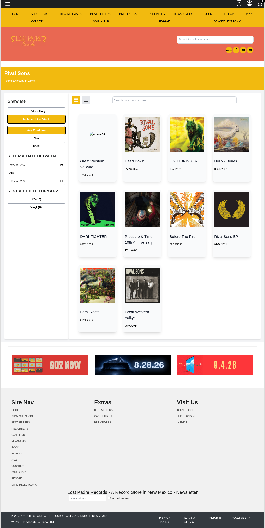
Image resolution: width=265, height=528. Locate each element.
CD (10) (36, 199)
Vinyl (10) (36, 207)
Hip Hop (228, 14)
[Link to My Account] (250, 4)
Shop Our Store (22, 416)
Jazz (248, 14)
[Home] (28, 40)
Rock (208, 14)
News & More (184, 14)
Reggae (164, 21)
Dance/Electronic (227, 21)
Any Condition (36, 130)
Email (183, 422)
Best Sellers (100, 14)
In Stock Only (36, 111)
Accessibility (241, 517)
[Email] (250, 50)
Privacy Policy (164, 519)
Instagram (187, 416)
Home (15, 410)
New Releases (71, 14)
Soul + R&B (101, 21)
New (36, 138)
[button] (41, 14)
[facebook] (236, 50)
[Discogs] (228, 50)
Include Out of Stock (36, 119)
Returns (215, 517)
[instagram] (243, 50)
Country (37, 21)
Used (36, 146)
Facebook (186, 410)
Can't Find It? (155, 14)
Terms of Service (190, 519)
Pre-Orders (128, 14)
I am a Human (120, 498)
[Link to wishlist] (239, 4)
